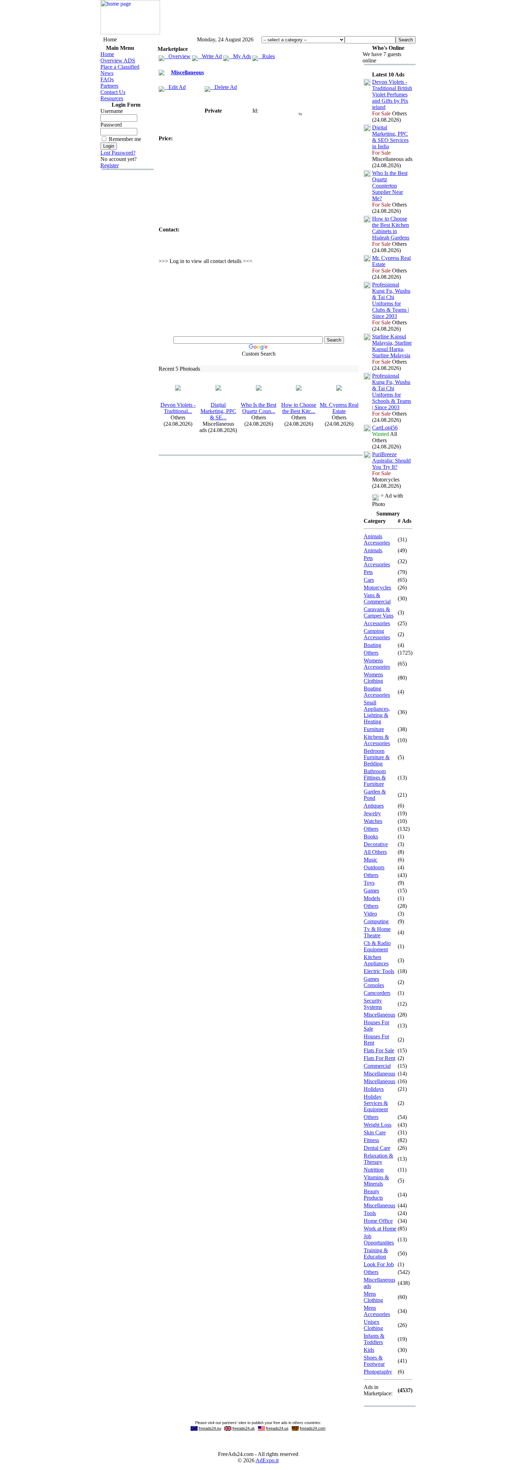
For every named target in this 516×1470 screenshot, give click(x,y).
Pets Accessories (377, 561)
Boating (372, 645)
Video (370, 914)
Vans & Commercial (377, 598)
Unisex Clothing (373, 1325)
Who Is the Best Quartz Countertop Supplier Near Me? (390, 185)
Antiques (374, 806)
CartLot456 (385, 428)
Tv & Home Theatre (377, 932)
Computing (376, 921)
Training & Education (376, 1253)
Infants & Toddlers (374, 1339)
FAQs (107, 79)
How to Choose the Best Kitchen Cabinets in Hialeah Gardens (390, 228)
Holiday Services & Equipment (376, 1103)
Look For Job (379, 1264)
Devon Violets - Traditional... (178, 408)
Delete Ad (223, 87)
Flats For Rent (379, 1058)
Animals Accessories (377, 539)
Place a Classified (119, 67)
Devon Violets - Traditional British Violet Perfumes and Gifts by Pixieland (392, 94)
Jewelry (372, 813)
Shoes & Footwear (374, 1361)
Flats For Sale (379, 1050)
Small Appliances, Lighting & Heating (377, 712)
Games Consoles (374, 982)
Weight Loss (377, 1125)
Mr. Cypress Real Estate (339, 408)
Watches (373, 821)
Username (111, 111)
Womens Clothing (373, 678)
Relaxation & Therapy (378, 1159)
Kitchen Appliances (376, 960)
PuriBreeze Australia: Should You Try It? (391, 460)
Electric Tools (379, 971)
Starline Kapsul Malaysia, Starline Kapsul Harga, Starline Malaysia (392, 345)
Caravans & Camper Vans (378, 612)
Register (109, 165)
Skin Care (375, 1132)
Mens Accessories (377, 1311)
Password (111, 125)
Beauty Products (373, 1194)
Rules (266, 56)
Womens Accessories (377, 664)
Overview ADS (117, 60)
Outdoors (374, 867)
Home (107, 54)
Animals (373, 550)
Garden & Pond (375, 795)
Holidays (374, 1089)
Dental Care (377, 1148)
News (106, 73)
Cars (369, 580)
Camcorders (377, 993)
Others (371, 653)
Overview (177, 56)
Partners (109, 86)
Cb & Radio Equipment (377, 946)
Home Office (378, 1221)
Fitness (371, 1140)
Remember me (125, 139)
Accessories (377, 623)
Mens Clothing (373, 1297)
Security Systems (373, 1004)
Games (371, 891)
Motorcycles (377, 588)
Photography (378, 1372)
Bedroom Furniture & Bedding (377, 757)
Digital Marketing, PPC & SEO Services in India (390, 136)
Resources (111, 98)
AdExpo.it (267, 1460)
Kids (369, 1350)
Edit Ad (175, 87)
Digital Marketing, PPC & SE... (218, 411)
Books (371, 836)
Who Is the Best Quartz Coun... (258, 408)
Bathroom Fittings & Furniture (375, 777)
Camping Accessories (377, 634)
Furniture (374, 729)
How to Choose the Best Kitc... (298, 408)
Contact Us (112, 92)
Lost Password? (117, 153)
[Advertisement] (288, 18)
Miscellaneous (187, 72)
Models (372, 898)
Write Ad (210, 56)
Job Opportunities (379, 1239)
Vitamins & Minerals (376, 1180)
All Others (375, 852)
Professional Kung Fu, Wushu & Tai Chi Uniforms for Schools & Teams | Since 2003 (391, 391)
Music (370, 860)
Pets (368, 572)
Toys (369, 883)
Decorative (376, 844)
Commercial (377, 1066)
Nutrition (374, 1170)
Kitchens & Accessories (377, 740)
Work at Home (380, 1229)
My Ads (240, 56)
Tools (370, 1213)
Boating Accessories (377, 692)
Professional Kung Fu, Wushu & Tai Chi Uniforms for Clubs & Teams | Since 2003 (391, 300)
